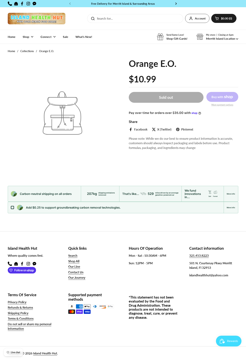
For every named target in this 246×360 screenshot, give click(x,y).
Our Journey (76, 277)
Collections (27, 51)
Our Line (74, 266)
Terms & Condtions (20, 318)
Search (72, 255)
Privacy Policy (17, 302)
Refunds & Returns (20, 307)
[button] (223, 18)
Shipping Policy (18, 313)
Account (200, 18)
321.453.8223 (199, 255)
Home (11, 51)
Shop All (73, 261)
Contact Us (75, 272)
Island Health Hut (45, 353)
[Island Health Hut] (36, 18)
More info (231, 194)
